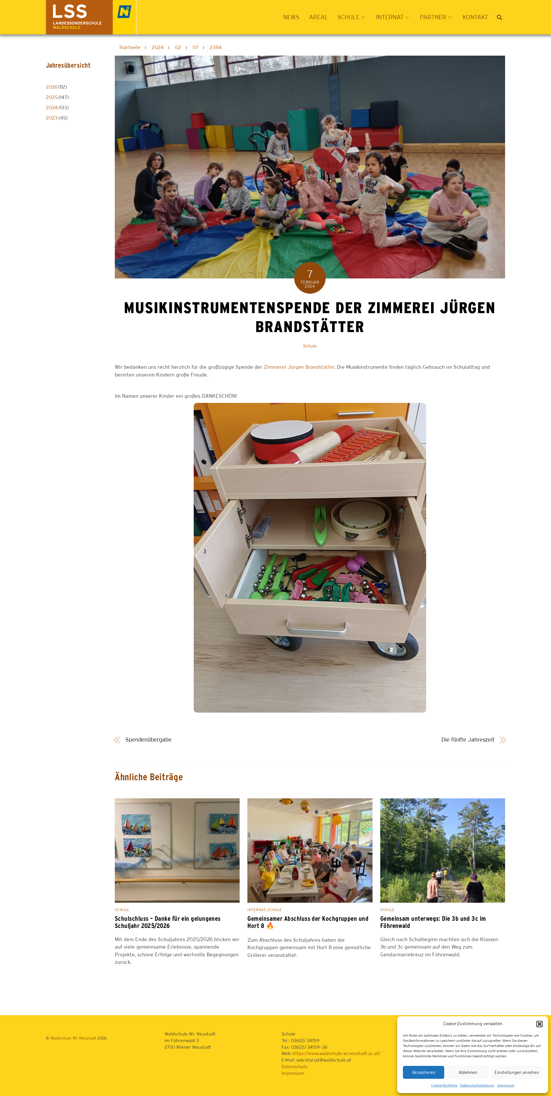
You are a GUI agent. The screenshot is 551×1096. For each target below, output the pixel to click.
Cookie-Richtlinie (444, 1085)
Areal (318, 17)
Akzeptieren (423, 1072)
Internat (256, 910)
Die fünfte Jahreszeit (467, 739)
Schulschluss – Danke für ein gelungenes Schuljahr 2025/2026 (168, 922)
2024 (52, 107)
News (291, 17)
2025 (52, 97)
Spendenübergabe (148, 739)
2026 (51, 87)
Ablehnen (468, 1072)
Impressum (505, 1085)
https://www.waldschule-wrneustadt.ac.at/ (337, 1053)
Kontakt (475, 17)
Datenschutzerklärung (477, 1085)
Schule (310, 346)
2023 (52, 118)
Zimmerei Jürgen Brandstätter (299, 367)
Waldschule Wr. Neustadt (73, 1038)
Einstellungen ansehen (516, 1072)
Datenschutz (295, 1066)
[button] (539, 1024)
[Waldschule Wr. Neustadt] (91, 31)
